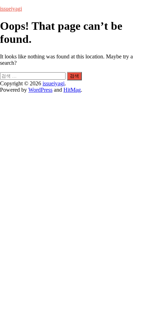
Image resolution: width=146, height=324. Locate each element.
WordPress (40, 90)
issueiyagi (11, 9)
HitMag (72, 90)
